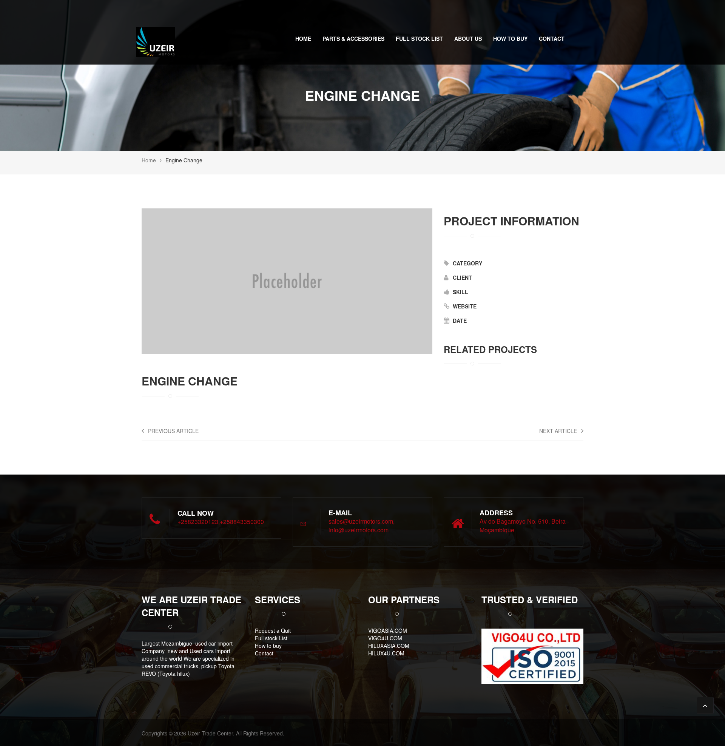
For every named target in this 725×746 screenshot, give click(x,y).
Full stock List (419, 38)
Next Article (558, 431)
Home (303, 38)
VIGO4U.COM (385, 638)
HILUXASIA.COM (388, 645)
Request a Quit (273, 630)
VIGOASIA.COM (387, 630)
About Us (468, 38)
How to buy (510, 38)
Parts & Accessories (353, 38)
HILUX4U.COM (386, 653)
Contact (552, 38)
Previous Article (173, 431)
